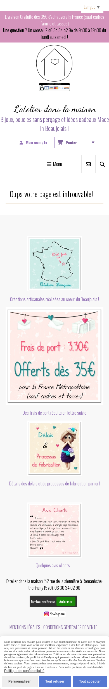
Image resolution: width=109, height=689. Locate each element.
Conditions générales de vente (70, 627)
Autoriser (66, 601)
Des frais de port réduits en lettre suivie (54, 412)
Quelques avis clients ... (54, 565)
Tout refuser (55, 681)
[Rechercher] (102, 164)
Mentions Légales (25, 627)
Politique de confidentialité (24, 671)
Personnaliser (19, 681)
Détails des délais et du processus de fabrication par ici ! (54, 483)
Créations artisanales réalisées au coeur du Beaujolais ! (54, 299)
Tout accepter (90, 681)
